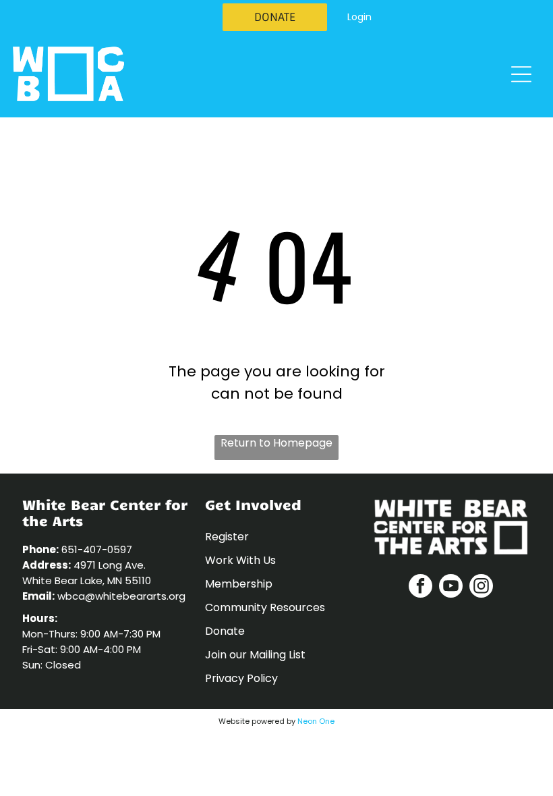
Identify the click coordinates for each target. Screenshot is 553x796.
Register (227, 536)
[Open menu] (521, 74)
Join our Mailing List (255, 654)
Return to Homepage (276, 443)
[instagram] (481, 587)
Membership (238, 584)
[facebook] (420, 587)
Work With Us (240, 560)
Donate (225, 631)
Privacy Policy (241, 678)
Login (359, 17)
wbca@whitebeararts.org (121, 596)
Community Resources (265, 607)
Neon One (315, 721)
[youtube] (451, 587)
